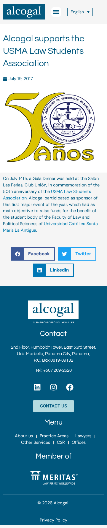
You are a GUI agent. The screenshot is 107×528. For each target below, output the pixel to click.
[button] (56, 12)
